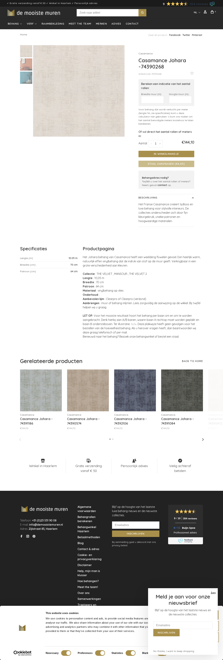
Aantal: (143, 143)
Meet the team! (80, 23)
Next (203, 439)
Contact (132, 23)
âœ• (213, 593)
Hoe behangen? (88, 581)
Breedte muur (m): (151, 94)
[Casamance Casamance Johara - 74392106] (135, 390)
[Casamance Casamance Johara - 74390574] (88, 390)
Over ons (84, 593)
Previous (20, 439)
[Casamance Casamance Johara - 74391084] (182, 390)
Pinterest (197, 35)
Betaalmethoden (89, 537)
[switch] (100, 653)
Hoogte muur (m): (179, 94)
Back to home (192, 361)
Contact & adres (88, 549)
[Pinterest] (34, 536)
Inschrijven (135, 533)
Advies (116, 23)
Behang (13, 23)
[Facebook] (21, 536)
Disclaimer (85, 565)
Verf (30, 23)
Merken (101, 23)
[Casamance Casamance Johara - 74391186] (41, 390)
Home (23, 34)
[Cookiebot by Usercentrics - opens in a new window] (22, 653)
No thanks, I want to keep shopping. (174, 651)
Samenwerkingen (89, 599)
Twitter (186, 35)
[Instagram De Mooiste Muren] (27, 536)
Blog (81, 543)
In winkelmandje (166, 153)
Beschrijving (148, 197)
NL (195, 12)
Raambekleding (53, 23)
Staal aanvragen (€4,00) (166, 163)
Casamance (146, 53)
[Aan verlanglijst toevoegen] (192, 73)
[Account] (206, 12)
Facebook (175, 35)
